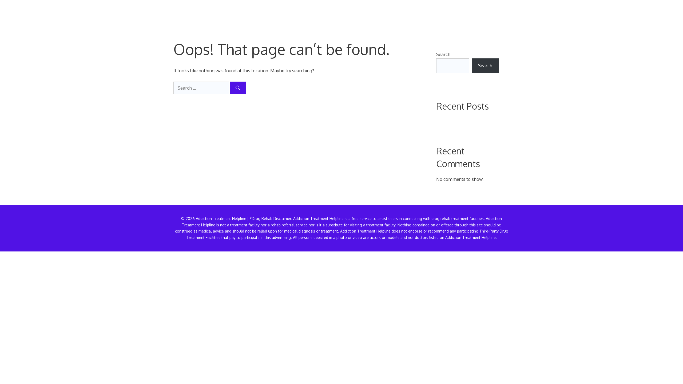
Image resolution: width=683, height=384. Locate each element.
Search (443, 54)
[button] (501, 15)
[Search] (238, 88)
